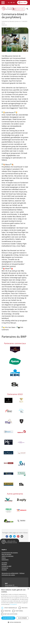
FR (11, 3)
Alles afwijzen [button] (22, 618)
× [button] (28, 589)
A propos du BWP (6, 566)
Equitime (4, 569)
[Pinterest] (18, 537)
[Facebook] (7, 537)
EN (14, 3)
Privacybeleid (13, 604)
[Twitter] (14, 537)
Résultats (4, 564)
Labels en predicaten (7, 556)
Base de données (6, 554)
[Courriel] (22, 537)
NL (9, 3)
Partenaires (5, 568)
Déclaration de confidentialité (10, 573)
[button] (15, 622)
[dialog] (15, 606)
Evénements (5, 559)
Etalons (4, 558)
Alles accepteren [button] (8, 618)
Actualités (4, 562)
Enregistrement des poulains (10, 552)
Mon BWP (23, 2)
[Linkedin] (10, 537)
